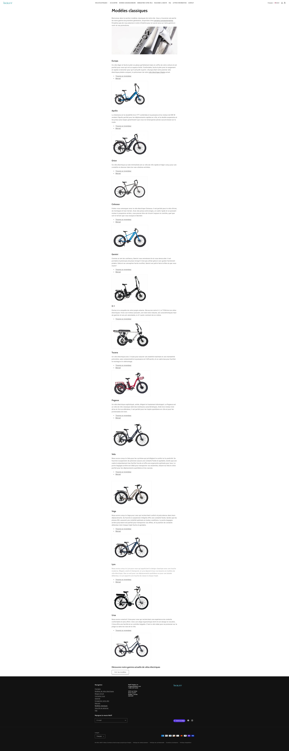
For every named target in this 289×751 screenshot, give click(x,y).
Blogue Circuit (99, 694)
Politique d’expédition (185, 742)
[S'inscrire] (125, 720)
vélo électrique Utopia (157, 72)
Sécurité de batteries (101, 708)
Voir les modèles (120, 672)
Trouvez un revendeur (123, 76)
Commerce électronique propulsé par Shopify (119, 742)
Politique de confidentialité (157, 742)
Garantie (97, 698)
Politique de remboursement (140, 742)
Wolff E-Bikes (103, 742)
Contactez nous (100, 696)
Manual (118, 531)
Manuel (118, 78)
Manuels (97, 703)
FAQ (96, 710)
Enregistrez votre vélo (102, 701)
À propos (98, 689)
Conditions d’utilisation (172, 742)
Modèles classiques (101, 706)
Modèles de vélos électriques (104, 691)
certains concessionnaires (163, 20)
